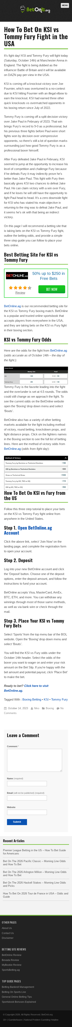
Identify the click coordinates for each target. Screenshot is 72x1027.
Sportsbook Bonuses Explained (19, 1001)
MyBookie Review (11, 965)
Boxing (50, 708)
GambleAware (15, 1020)
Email (25, 793)
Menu (65, 5)
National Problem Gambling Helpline (41, 1020)
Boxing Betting (31, 699)
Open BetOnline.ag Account (28, 530)
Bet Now (51, 289)
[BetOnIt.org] (35, 13)
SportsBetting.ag (11, 970)
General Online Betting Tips (17, 996)
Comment (13, 746)
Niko (36, 708)
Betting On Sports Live (14, 992)
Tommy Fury (59, 699)
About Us (7, 928)
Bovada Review (10, 960)
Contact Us (8, 933)
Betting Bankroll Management (18, 987)
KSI (46, 699)
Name (15, 778)
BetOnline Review (11, 955)
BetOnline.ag (12, 306)
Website (11, 807)
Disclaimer (7, 938)
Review (20, 292)
